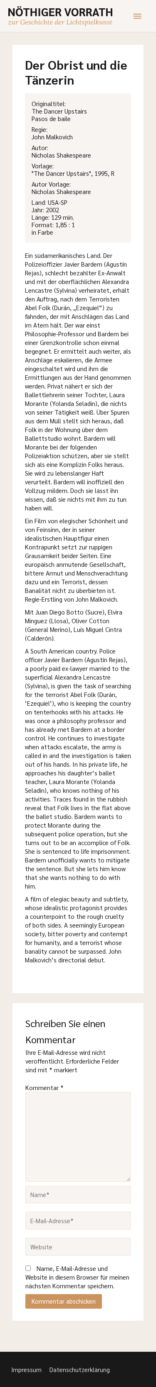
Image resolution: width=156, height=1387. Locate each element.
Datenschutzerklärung (80, 1369)
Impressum (26, 1369)
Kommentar (44, 1087)
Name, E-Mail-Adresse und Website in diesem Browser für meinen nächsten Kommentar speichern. (77, 1277)
